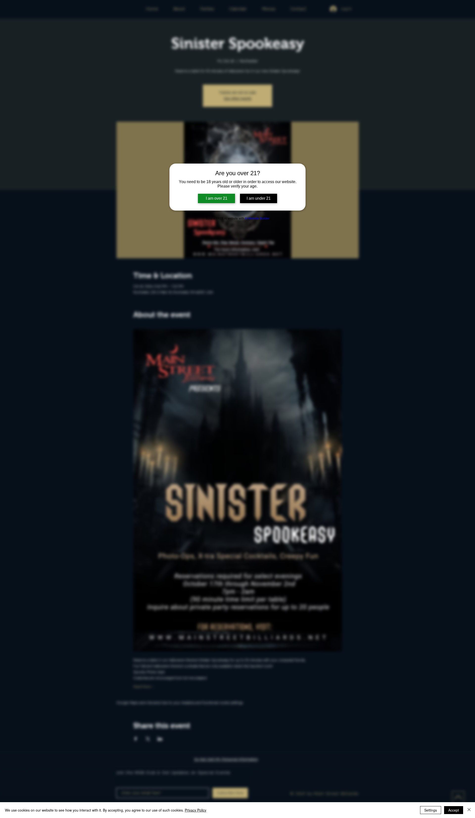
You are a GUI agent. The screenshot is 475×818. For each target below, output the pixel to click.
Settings (430, 810)
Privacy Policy (195, 810)
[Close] (469, 810)
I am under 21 (259, 198)
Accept (453, 810)
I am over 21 (216, 198)
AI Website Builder (257, 218)
